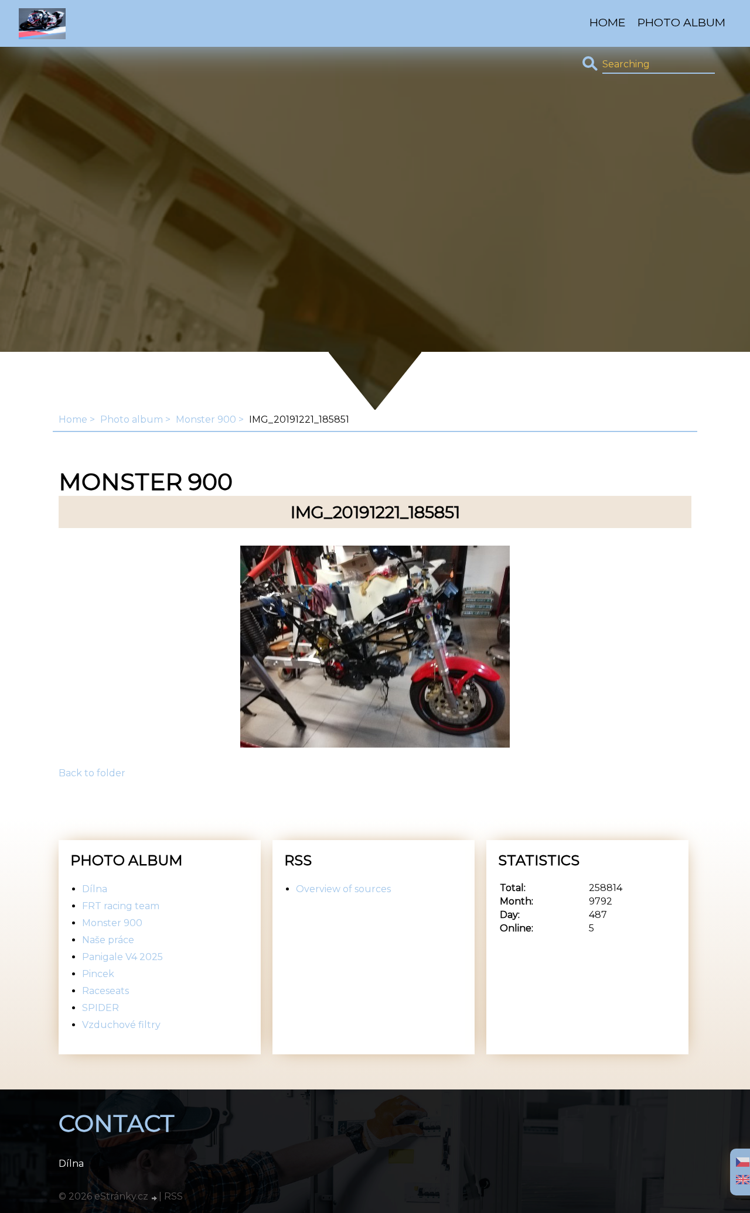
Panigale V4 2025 (122, 956)
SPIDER (100, 1007)
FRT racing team (120, 906)
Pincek (98, 973)
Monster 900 (206, 419)
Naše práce (108, 939)
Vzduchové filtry (121, 1024)
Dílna (94, 889)
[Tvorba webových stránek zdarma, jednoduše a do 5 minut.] (155, 1198)
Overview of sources (343, 889)
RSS (173, 1196)
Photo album (681, 22)
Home (607, 22)
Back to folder (92, 773)
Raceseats (105, 990)
